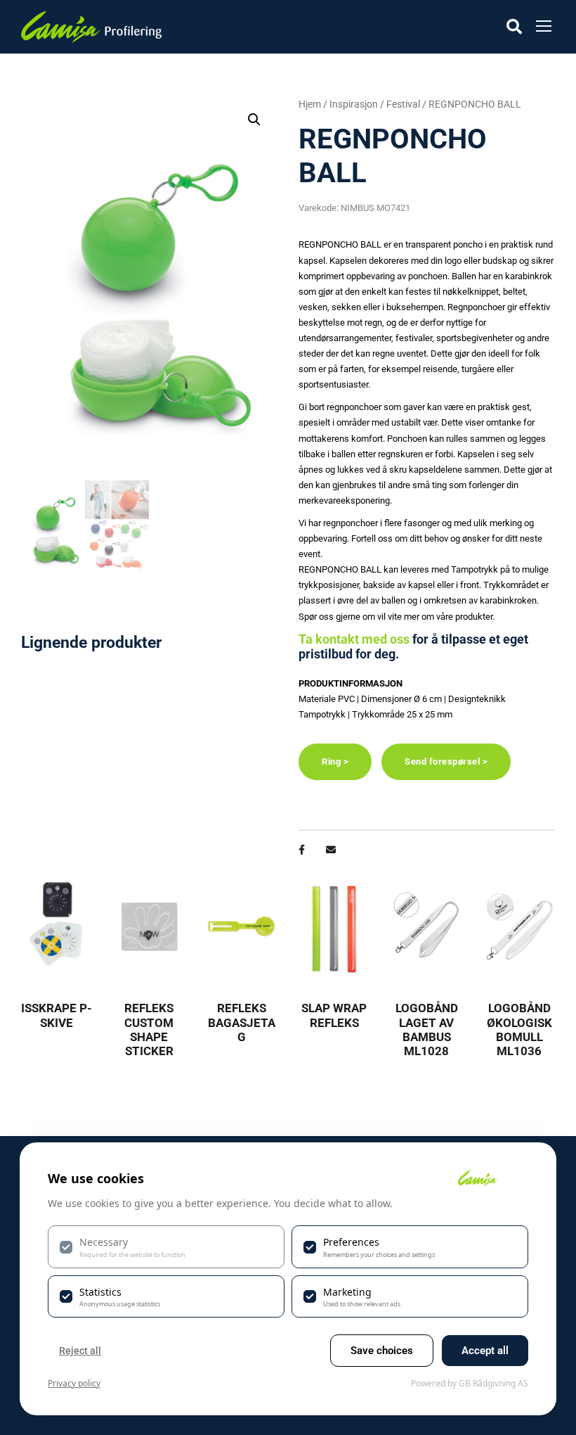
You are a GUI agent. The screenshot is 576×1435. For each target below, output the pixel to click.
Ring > (335, 761)
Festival (403, 104)
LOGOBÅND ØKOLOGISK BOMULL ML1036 (519, 1029)
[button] (254, 119)
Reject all (80, 1350)
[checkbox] (166, 1246)
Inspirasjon (353, 104)
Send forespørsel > (446, 761)
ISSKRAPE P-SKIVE (56, 1015)
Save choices (382, 1350)
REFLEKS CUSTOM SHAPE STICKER (149, 1029)
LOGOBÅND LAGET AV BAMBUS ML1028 (426, 1029)
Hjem (310, 104)
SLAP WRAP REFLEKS (334, 1015)
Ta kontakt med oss (354, 639)
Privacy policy (74, 1383)
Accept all (485, 1350)
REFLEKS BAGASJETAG (241, 1022)
